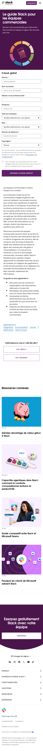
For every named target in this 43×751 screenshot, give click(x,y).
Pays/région (7, 141)
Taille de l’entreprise (10, 114)
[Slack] (7, 3)
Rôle (4, 123)
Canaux (33, 327)
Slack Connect (21, 330)
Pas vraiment (21, 358)
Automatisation (21, 327)
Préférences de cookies (10, 727)
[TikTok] (33, 662)
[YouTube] (28, 662)
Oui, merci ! (21, 349)
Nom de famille (8, 86)
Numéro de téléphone (10, 132)
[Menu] (40, 3)
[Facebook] (19, 662)
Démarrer (31, 3)
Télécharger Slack (8, 716)
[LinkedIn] (10, 662)
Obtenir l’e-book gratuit (21, 173)
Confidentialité (7, 721)
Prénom (5, 77)
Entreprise (6, 105)
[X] (24, 662)
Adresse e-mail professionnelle (13, 96)
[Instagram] (15, 662)
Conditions (19, 721)
